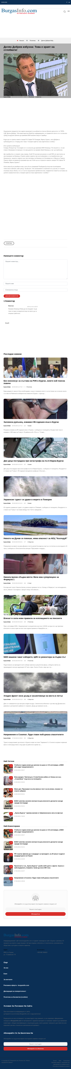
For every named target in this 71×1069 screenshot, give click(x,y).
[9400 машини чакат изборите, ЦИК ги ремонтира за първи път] (35, 644)
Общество (31, 542)
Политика (31, 97)
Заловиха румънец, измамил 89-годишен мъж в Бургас (31, 422)
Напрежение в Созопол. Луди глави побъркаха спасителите (34, 734)
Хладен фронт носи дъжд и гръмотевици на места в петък (33, 696)
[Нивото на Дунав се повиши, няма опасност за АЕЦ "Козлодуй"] (35, 525)
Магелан (11, 306)
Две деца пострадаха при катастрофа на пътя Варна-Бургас (34, 461)
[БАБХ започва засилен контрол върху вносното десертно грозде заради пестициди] (8, 804)
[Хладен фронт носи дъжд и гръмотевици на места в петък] (35, 683)
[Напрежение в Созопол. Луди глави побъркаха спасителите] (35, 721)
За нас (6, 968)
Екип (5, 974)
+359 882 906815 (42, 952)
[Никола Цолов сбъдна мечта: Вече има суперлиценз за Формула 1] (35, 564)
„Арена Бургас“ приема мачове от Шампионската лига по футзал (38, 813)
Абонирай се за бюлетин (35, 1048)
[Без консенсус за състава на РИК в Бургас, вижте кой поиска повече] (35, 368)
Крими (29, 425)
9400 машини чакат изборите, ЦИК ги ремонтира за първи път (35, 657)
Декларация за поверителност (15, 991)
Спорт (30, 583)
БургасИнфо (7, 97)
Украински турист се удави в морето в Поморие (28, 499)
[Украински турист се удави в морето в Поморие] (35, 486)
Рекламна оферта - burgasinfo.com (16, 985)
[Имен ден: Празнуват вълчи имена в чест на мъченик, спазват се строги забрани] (8, 792)
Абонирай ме (35, 914)
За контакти (8, 979)
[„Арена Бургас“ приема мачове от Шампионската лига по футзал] (8, 816)
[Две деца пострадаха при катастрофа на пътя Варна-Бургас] (35, 448)
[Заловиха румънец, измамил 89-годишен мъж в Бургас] (35, 409)
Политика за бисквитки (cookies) (16, 997)
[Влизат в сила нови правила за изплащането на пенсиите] (35, 605)
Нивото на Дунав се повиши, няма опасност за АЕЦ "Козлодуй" (35, 538)
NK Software (9, 1062)
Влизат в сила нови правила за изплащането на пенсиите (33, 618)
